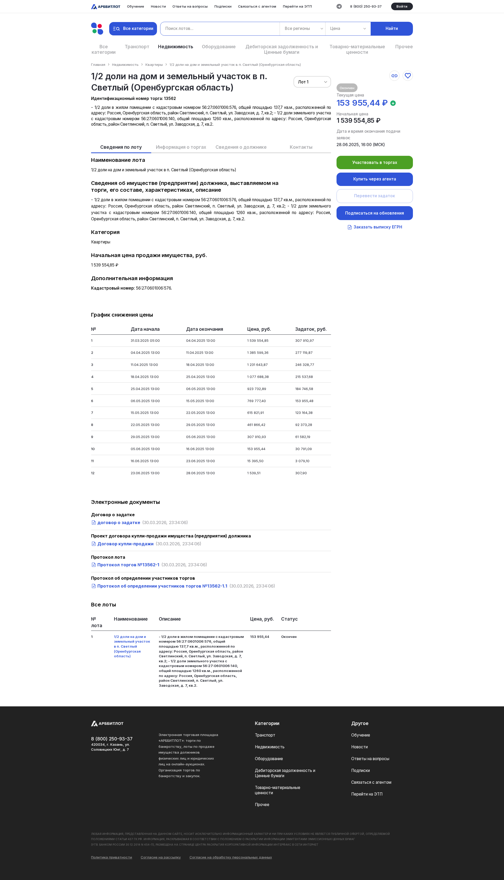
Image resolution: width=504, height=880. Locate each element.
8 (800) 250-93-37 (366, 6)
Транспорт (137, 46)
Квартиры (153, 64)
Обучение (135, 6)
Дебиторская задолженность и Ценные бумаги (281, 49)
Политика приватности (111, 857)
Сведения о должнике (241, 147)
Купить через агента (374, 179)
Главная (98, 64)
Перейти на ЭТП (297, 6)
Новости (158, 6)
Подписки (223, 6)
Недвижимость (175, 46)
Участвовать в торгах (374, 162)
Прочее (404, 46)
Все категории (138, 28)
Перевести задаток (374, 195)
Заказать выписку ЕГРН (378, 227)
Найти (392, 28)
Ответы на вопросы (190, 6)
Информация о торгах (181, 147)
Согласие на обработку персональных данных (231, 857)
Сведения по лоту (121, 147)
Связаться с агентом (257, 6)
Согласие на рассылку (161, 857)
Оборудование (219, 46)
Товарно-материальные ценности (357, 49)
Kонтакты (301, 147)
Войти (401, 6)
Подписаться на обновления (374, 213)
